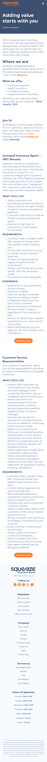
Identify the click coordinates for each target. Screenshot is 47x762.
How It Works (23, 627)
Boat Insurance (23, 610)
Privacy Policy (23, 654)
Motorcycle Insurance (23, 614)
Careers (23, 635)
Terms (23, 650)
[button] (43, 3)
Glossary (23, 671)
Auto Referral (23, 679)
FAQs (24, 675)
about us (22, 75)
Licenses (23, 638)
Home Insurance (23, 602)
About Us (23, 631)
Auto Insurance (23, 598)
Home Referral (23, 683)
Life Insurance (23, 606)
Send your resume (23, 340)
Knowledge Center (23, 667)
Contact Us (23, 646)
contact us (32, 136)
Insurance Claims (23, 642)
